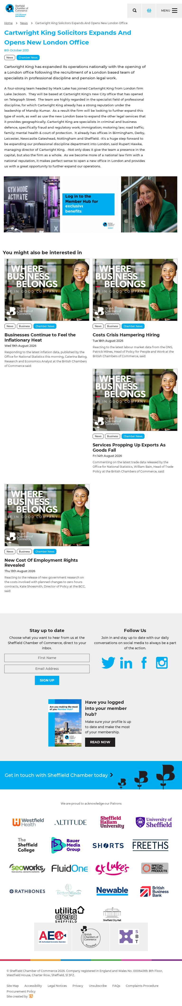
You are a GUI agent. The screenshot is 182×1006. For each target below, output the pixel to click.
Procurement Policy (21, 991)
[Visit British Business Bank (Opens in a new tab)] (154, 891)
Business (24, 326)
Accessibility (33, 986)
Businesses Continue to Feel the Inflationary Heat (40, 337)
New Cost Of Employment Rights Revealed (41, 563)
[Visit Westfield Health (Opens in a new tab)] (28, 822)
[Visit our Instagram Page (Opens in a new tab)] (162, 663)
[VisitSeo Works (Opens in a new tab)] (27, 868)
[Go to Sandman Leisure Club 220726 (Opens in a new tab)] (32, 231)
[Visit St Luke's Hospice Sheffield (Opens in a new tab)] (112, 868)
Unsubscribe (98, 986)
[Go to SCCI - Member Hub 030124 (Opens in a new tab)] (90, 231)
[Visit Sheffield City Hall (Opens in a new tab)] (112, 914)
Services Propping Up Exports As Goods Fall (129, 447)
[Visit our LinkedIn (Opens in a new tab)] (126, 663)
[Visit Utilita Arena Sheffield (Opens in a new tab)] (70, 914)
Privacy (78, 986)
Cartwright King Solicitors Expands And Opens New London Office (81, 23)
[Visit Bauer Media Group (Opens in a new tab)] (66, 845)
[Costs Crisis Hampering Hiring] (135, 290)
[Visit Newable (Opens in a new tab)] (112, 891)
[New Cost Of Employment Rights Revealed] (47, 515)
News (24, 23)
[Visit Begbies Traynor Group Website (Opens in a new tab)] (90, 937)
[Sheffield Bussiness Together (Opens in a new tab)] (129, 937)
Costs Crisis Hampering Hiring (126, 335)
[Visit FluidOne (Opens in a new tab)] (70, 868)
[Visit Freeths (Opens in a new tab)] (150, 845)
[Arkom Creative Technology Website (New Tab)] (30, 996)
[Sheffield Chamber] (16, 11)
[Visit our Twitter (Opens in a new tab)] (108, 663)
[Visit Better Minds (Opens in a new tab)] (69, 891)
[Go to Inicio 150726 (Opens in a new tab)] (149, 231)
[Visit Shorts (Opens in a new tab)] (108, 845)
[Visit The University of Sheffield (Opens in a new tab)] (154, 822)
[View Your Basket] (148, 11)
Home (8, 23)
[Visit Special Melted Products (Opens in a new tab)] (155, 868)
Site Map (13, 986)
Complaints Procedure (142, 986)
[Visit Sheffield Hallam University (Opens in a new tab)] (112, 822)
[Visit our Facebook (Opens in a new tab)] (144, 663)
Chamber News (28, 57)
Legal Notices (57, 986)
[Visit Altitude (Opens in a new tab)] (71, 822)
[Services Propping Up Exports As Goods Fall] (135, 400)
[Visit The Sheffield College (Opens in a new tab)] (27, 845)
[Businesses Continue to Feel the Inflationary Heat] (47, 290)
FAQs (116, 986)
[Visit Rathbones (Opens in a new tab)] (27, 891)
